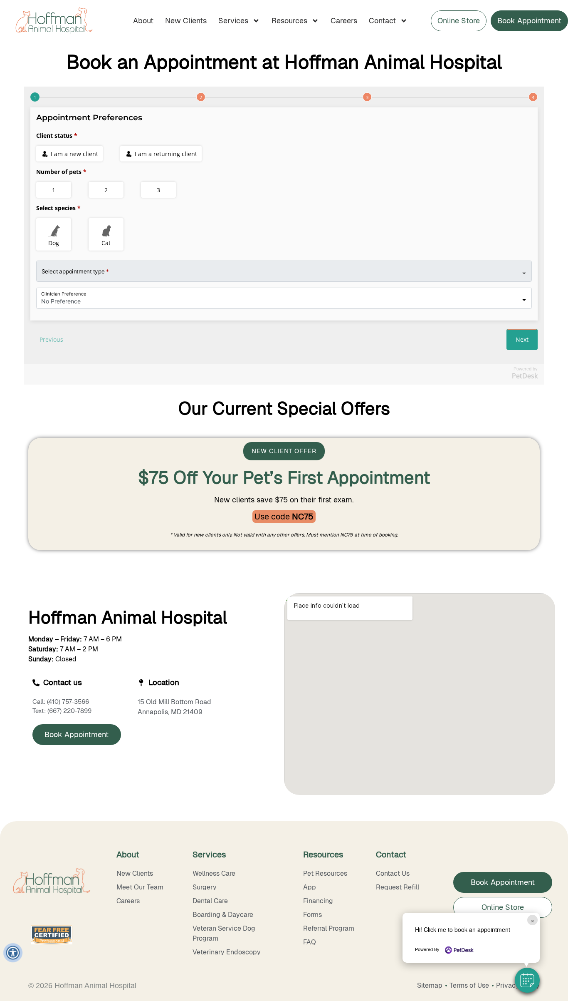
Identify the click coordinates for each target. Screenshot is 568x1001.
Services (233, 20)
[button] (527, 980)
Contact (382, 20)
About (143, 20)
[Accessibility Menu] (13, 952)
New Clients (186, 20)
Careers (344, 20)
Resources (289, 20)
